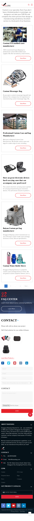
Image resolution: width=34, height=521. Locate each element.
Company (19, 479)
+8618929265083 (11, 456)
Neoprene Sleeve (5, 475)
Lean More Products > (7, 358)
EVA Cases (20, 472)
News (2, 479)
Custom (3, 472)
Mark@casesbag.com (14, 459)
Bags (18, 475)
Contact (3, 482)
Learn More (11, 309)
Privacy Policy (15, 511)
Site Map (22, 511)
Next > (26, 286)
